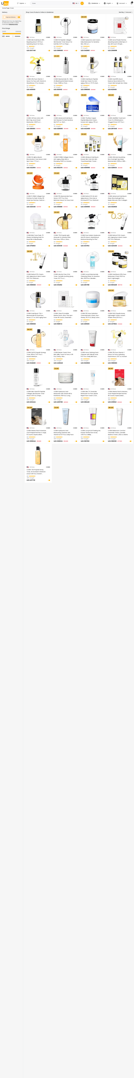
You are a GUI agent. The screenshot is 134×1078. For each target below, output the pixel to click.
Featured (128, 12)
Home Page (5, 8)
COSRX (48, 37)
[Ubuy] (5, 3)
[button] (94, 3)
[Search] (82, 3)
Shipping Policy (13, 24)
